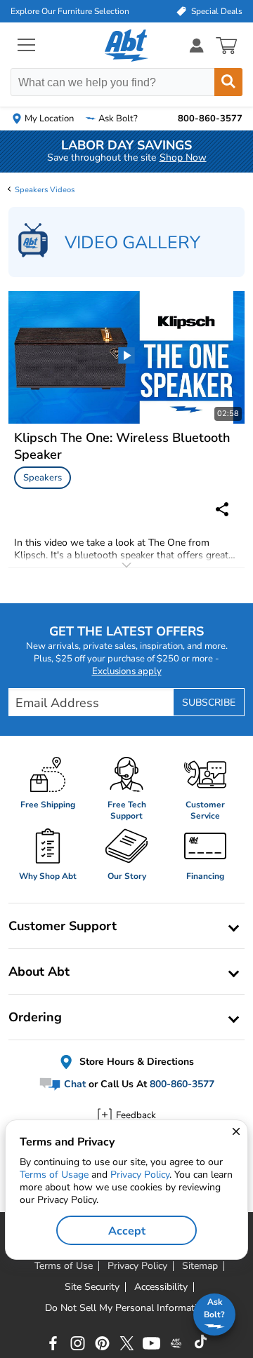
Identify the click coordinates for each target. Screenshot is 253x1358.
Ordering (35, 1017)
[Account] (197, 45)
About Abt (39, 971)
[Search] (228, 82)
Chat (73, 1084)
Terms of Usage (54, 1174)
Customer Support (62, 925)
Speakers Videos (44, 189)
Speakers (42, 477)
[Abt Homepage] (126, 45)
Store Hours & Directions (135, 1061)
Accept (126, 1231)
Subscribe (208, 702)
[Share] (222, 509)
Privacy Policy (139, 1174)
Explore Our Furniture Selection (70, 11)
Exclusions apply (127, 671)
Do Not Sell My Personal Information (126, 1308)
